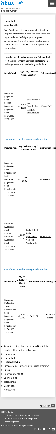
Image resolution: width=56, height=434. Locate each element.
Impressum (12, 415)
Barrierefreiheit (12, 418)
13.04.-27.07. (46, 106)
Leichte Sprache (12, 421)
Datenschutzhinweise (29, 415)
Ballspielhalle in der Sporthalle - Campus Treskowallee (33, 106)
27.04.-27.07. (45, 179)
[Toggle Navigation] (52, 3)
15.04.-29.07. (45, 236)
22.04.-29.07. (33, 316)
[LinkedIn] (39, 429)
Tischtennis (10, 381)
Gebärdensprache (29, 418)
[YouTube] (44, 429)
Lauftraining (10, 377)
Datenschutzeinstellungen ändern (18, 425)
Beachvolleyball (12, 361)
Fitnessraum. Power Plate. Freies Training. (26, 366)
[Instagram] (53, 429)
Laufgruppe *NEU (13, 374)
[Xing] (48, 429)
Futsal (7, 370)
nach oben (45, 405)
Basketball (9, 358)
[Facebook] (34, 429)
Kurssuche (9, 389)
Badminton (10, 354)
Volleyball (9, 385)
